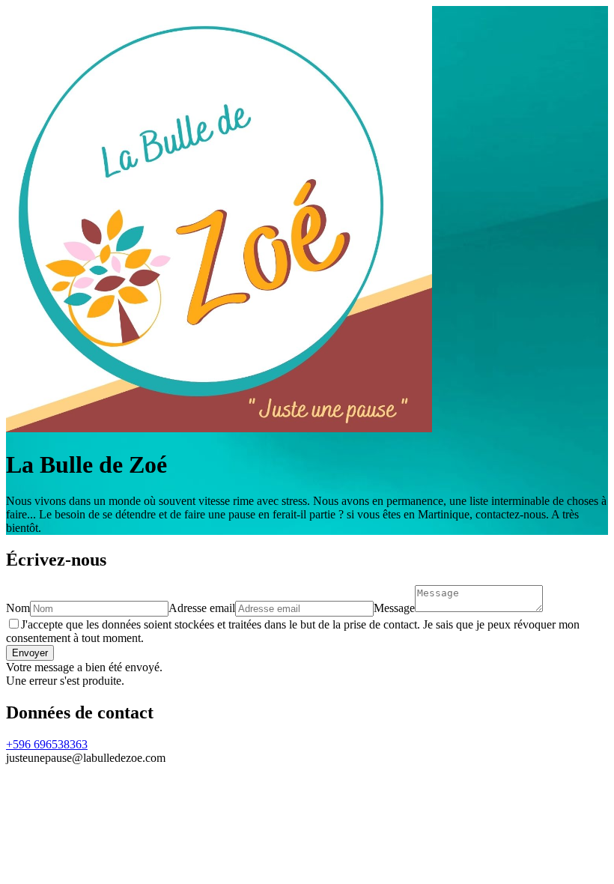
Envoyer (30, 653)
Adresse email (201, 608)
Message (394, 608)
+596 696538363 (47, 744)
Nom (18, 608)
